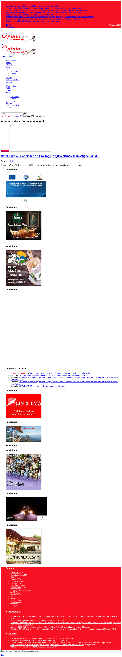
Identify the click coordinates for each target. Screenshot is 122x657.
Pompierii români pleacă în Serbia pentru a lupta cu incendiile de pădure (33, 21)
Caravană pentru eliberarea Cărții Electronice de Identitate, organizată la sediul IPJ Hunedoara (54, 375)
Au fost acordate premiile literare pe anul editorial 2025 (31, 621)
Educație (13, 583)
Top (2, 655)
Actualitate (14, 573)
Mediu (12, 596)
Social (8, 67)
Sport (12, 75)
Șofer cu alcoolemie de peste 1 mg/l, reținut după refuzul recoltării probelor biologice (61, 373)
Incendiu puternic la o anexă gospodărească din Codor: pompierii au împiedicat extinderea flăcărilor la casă (46, 19)
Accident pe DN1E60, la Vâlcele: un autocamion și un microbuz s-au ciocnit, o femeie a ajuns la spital (44, 8)
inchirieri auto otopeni (18, 373)
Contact (9, 82)
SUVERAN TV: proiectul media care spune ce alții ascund (42, 386)
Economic (9, 65)
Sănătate (9, 78)
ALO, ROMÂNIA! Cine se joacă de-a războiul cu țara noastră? (29, 15)
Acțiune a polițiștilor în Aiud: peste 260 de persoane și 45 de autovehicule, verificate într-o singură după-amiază (47, 10)
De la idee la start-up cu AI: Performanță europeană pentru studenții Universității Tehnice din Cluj (47, 645)
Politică (8, 63)
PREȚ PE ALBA (12, 80)
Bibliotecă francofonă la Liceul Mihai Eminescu (28, 647)
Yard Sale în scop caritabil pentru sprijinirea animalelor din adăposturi (32, 6)
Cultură (13, 73)
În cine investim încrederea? (20, 590)
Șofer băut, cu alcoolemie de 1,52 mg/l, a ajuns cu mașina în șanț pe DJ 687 (50, 156)
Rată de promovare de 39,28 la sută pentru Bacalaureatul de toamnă (35, 638)
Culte (12, 577)
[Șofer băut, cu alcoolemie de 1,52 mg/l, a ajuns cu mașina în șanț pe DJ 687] (30, 151)
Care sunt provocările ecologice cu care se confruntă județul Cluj (34, 640)
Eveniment (14, 71)
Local (8, 69)
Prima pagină (11, 60)
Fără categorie (15, 588)
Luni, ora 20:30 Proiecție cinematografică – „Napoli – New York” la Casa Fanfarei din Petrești (45, 627)
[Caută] (2, 44)
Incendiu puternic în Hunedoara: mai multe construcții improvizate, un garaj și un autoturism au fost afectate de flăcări (50, 17)
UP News (12, 633)
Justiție (13, 592)
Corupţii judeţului (17, 575)
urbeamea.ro (14, 611)
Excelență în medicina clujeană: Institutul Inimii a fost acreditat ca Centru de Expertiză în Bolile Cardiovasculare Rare (54, 643)
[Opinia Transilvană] (19, 42)
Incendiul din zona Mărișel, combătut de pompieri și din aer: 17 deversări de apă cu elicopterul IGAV (43, 12)
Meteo (12, 598)
